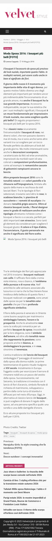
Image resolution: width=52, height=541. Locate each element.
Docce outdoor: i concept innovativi (23, 455)
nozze (12, 436)
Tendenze (7, 48)
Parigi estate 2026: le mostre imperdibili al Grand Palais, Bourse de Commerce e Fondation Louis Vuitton (24, 501)
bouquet (14, 433)
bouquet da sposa (27, 433)
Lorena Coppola (12, 61)
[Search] (45, 31)
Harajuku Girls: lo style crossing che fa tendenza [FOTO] (24, 444)
